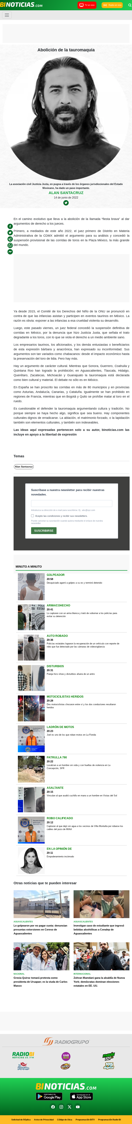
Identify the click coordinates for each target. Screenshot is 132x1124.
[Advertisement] (66, 34)
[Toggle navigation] (7, 15)
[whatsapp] (10, 245)
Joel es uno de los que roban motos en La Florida (71, 734)
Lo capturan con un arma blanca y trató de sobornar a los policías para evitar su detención (82, 615)
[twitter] (66, 203)
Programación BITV (85, 1120)
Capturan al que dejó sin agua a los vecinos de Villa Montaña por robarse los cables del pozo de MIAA (85, 828)
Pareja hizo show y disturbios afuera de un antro (71, 674)
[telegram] (10, 239)
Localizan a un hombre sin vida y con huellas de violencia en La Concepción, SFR (78, 767)
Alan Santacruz (66, 193)
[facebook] (10, 226)
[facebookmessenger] (10, 252)
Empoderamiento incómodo (60, 856)
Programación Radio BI (109, 1120)
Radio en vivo (115, 5)
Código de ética (64, 1120)
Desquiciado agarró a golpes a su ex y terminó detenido (74, 582)
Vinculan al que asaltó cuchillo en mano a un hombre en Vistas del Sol (82, 795)
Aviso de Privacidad (44, 1120)
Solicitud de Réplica (21, 1120)
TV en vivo (90, 5)
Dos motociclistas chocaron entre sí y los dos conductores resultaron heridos (81, 706)
